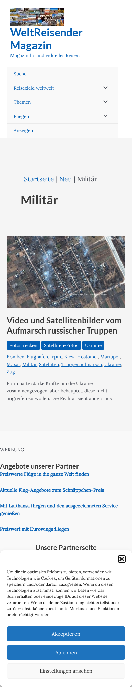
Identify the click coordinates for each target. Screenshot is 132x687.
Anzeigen (23, 130)
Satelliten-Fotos (61, 345)
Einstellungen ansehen (66, 671)
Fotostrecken (23, 345)
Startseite (39, 179)
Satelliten (49, 364)
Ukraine (93, 345)
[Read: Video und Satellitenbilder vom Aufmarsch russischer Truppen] (66, 271)
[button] (121, 559)
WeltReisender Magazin (46, 39)
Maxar (13, 364)
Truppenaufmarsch (81, 364)
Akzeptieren (66, 634)
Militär (29, 364)
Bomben (15, 356)
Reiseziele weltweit (34, 88)
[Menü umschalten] (103, 88)
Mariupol (110, 356)
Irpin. (56, 356)
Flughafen (37, 356)
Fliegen (21, 116)
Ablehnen (66, 652)
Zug (11, 372)
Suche (20, 74)
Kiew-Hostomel (81, 356)
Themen (22, 102)
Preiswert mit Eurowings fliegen (34, 529)
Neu (65, 179)
